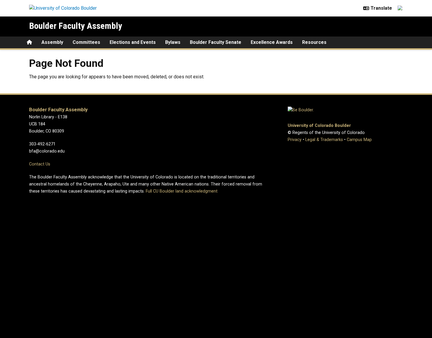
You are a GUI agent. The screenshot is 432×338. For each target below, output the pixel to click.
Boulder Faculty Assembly (75, 26)
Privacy (295, 139)
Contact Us (39, 164)
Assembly (52, 42)
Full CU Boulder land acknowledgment (181, 191)
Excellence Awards (272, 42)
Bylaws (172, 42)
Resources (314, 42)
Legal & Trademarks (324, 139)
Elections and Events (133, 42)
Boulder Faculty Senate (215, 42)
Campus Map (359, 139)
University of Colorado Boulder (319, 125)
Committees (86, 42)
